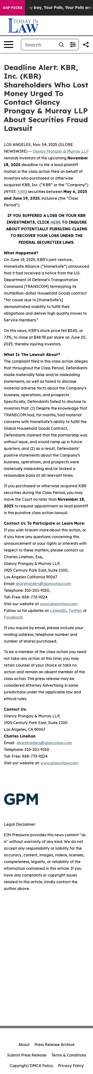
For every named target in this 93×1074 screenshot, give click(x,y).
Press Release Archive (54, 1044)
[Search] (61, 44)
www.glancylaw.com (58, 603)
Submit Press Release (26, 1055)
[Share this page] (86, 44)
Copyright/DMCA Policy (31, 1065)
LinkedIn (58, 610)
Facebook (13, 617)
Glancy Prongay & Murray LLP (60, 151)
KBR (21, 191)
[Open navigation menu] (8, 44)
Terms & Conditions (68, 1055)
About (24, 1044)
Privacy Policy (71, 1065)
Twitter (74, 610)
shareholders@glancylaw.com (43, 583)
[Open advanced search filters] (72, 44)
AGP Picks (12, 8)
